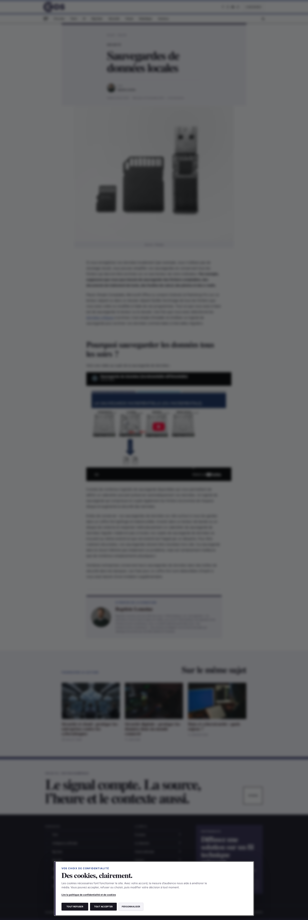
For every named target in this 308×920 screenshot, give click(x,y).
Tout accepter (103, 906)
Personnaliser (131, 906)
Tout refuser (74, 906)
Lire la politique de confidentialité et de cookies (88, 894)
